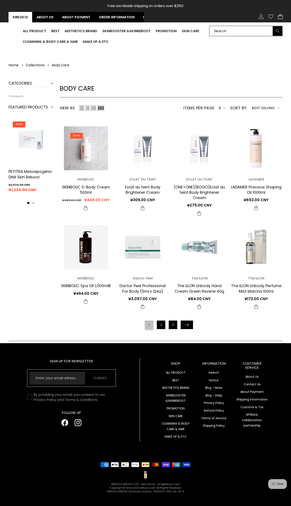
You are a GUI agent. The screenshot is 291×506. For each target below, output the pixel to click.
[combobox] (246, 31)
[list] (82, 108)
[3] (93, 108)
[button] (280, 17)
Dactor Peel (143, 278)
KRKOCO (20, 17)
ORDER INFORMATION (116, 17)
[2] (88, 108)
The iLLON (199, 278)
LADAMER (256, 179)
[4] (100, 108)
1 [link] (149, 325)
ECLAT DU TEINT (143, 179)
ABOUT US (44, 17)
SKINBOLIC (85, 179)
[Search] (277, 31)
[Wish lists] (270, 17)
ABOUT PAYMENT (76, 17)
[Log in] (261, 17)
